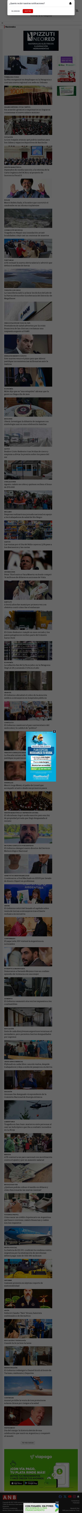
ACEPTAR (28, 11)
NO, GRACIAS (16, 11)
